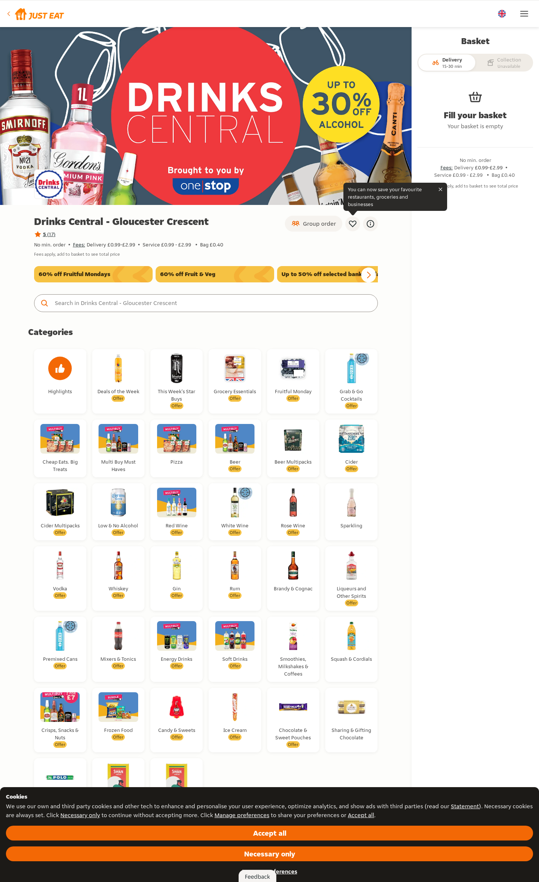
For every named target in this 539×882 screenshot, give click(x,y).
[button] (35, 14)
